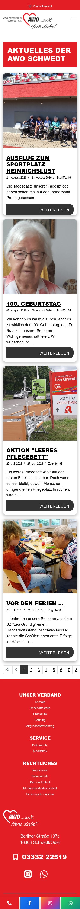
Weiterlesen (54, 210)
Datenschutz (40, 776)
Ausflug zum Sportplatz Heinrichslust (30, 164)
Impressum (40, 770)
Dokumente (40, 745)
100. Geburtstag (33, 303)
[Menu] (74, 18)
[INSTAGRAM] (29, 874)
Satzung (40, 720)
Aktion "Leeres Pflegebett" (31, 453)
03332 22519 (44, 856)
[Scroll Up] (70, 892)
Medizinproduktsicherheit (40, 788)
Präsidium (40, 714)
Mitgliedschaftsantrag (40, 726)
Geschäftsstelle (40, 708)
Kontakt (40, 702)
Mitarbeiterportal (42, 6)
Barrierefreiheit (40, 782)
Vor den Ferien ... (34, 603)
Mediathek (40, 751)
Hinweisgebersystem (40, 794)
